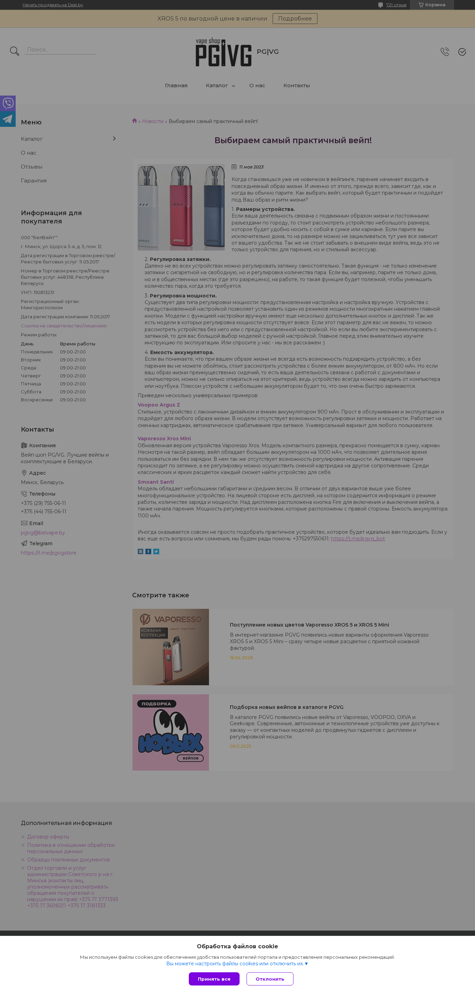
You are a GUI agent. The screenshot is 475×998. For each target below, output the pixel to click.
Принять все (214, 979)
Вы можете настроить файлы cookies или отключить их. (235, 963)
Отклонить (270, 979)
